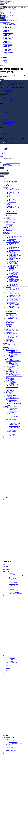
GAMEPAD (11, 240)
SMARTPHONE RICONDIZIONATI (14, 376)
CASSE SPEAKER (10, 183)
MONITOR (8, 277)
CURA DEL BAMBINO (11, 320)
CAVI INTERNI (12, 261)
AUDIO (4, 15)
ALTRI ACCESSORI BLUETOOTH (13, 361)
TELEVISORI (9, 392)
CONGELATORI (9, 224)
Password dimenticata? (13, 165)
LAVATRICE (8, 229)
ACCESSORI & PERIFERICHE (13, 235)
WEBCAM (11, 251)
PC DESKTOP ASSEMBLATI (12, 289)
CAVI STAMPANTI (13, 263)
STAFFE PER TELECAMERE (12, 398)
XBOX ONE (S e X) (13, 199)
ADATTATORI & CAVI (11, 381)
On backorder (6, 62)
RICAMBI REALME (7, 44)
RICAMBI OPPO (6, 42)
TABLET (7, 377)
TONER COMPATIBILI (14, 300)
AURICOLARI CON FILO (11, 363)
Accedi (2, 168)
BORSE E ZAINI (12, 237)
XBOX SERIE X (12, 202)
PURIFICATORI (9, 230)
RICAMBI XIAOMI (7, 49)
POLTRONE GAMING (14, 247)
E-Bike (4, 564)
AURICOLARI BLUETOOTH (12, 362)
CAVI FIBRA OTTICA (13, 384)
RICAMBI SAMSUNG (8, 45)
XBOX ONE (11, 211)
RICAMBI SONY (7, 46)
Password (3, 162)
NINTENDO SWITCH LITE (15, 192)
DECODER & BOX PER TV (12, 387)
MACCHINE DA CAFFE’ (11, 329)
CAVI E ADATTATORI (10, 252)
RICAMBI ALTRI (6, 29)
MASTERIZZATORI (13, 273)
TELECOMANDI (9, 391)
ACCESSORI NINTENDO (12, 188)
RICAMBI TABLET (7, 48)
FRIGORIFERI (9, 226)
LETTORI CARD (12, 243)
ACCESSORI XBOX (10, 198)
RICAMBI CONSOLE (8, 33)
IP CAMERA (11, 402)
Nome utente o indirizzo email (8, 158)
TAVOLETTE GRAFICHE (14, 250)
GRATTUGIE (8, 326)
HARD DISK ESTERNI (14, 304)
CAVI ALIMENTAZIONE (14, 258)
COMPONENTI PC (10, 266)
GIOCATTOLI (6, 19)
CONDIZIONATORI (10, 222)
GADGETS (8, 204)
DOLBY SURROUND (10, 388)
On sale (5, 60)
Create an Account (4, 173)
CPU (10, 270)
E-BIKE (7, 310)
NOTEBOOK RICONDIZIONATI (13, 288)
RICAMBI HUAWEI (7, 34)
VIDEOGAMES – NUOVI (11, 206)
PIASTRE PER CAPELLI (11, 333)
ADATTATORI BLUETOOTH (15, 255)
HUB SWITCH (12, 283)
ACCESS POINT (12, 280)
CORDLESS (8, 369)
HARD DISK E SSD (13, 272)
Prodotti (5, 26)
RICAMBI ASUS (6, 31)
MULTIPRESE (9, 215)
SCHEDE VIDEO (12, 276)
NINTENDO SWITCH (14, 191)
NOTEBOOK (8, 287)
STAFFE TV (8, 389)
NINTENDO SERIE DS (14, 189)
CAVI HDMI (11, 385)
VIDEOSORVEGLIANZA (8, 55)
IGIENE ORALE (9, 328)
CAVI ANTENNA (12, 383)
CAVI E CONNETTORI (11, 395)
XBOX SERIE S (12, 200)
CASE (10, 269)
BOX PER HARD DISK (14, 303)
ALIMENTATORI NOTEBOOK (15, 236)
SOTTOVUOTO (9, 339)
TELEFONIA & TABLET (8, 52)
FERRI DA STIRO (10, 321)
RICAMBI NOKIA (7, 38)
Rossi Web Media (11, 140)
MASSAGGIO (9, 332)
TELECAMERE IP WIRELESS (15, 403)
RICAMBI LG (6, 35)
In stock (5, 61)
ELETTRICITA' (6, 18)
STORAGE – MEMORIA (11, 302)
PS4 (10, 195)
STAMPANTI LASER (13, 299)
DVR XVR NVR (9, 396)
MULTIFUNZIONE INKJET (15, 296)
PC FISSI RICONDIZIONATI (12, 291)
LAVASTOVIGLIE (9, 228)
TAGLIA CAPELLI (10, 341)
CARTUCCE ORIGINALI (14, 295)
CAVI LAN (11, 262)
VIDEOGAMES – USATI (11, 213)
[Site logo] (6, 1)
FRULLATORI (9, 325)
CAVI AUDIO (12, 259)
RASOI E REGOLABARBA (12, 335)
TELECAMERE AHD (13, 400)
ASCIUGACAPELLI (10, 315)
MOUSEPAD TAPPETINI (14, 246)
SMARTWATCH (6, 50)
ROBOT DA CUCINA (10, 337)
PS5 (10, 196)
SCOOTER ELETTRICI (11, 313)
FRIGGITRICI (9, 324)
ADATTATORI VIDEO (13, 257)
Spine (4, 238)
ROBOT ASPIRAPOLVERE (12, 336)
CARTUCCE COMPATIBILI (15, 294)
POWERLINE (12, 285)
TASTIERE (11, 248)
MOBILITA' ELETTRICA (8, 23)
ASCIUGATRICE (9, 221)
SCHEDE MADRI (13, 274)
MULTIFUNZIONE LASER (15, 298)
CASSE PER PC (12, 239)
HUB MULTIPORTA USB (14, 241)
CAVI (7, 184)
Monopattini (6, 566)
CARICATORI (9, 365)
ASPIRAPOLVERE (10, 317)
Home (1, 7)
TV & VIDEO (6, 53)
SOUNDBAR (9, 185)
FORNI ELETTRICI (10, 322)
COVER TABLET (9, 372)
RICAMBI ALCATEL (7, 27)
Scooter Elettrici (7, 569)
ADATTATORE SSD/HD (14, 254)
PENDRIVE (11, 306)
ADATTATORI (9, 180)
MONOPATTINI (9, 311)
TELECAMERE (9, 399)
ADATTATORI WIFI (13, 281)
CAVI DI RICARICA (10, 366)
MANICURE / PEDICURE (12, 331)
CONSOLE (5, 16)
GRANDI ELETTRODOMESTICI (10, 20)
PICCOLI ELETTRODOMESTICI (10, 24)
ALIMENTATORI (12, 267)
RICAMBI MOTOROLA (8, 37)
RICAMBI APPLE (7, 30)
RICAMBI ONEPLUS (7, 41)
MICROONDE (9, 225)
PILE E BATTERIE (10, 217)
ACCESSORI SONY (10, 193)
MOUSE (10, 244)
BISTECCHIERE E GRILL (11, 318)
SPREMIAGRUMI (10, 340)
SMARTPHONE (9, 374)
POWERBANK (9, 373)
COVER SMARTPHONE (11, 370)
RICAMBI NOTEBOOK (8, 40)
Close (1, 11)
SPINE (7, 218)
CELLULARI (8, 367)
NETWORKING (9, 278)
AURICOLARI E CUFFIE (11, 181)
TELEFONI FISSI (10, 378)
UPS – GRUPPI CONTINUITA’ (13, 307)
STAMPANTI (9, 292)
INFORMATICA (6, 22)
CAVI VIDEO (11, 265)
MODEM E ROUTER (13, 284)
